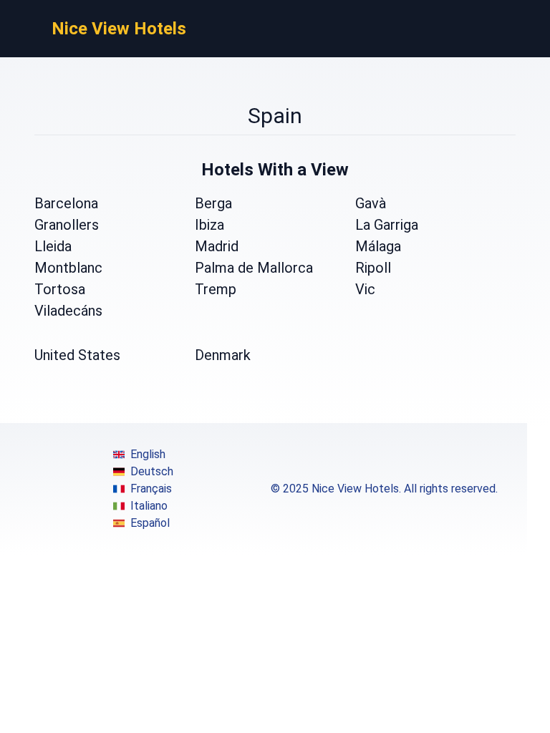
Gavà (370, 203)
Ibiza (209, 224)
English (147, 454)
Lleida (53, 246)
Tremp (215, 289)
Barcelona (66, 203)
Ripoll (373, 267)
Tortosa (59, 289)
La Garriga (386, 224)
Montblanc (68, 267)
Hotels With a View (275, 170)
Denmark (223, 355)
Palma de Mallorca (254, 267)
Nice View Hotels (119, 29)
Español (150, 523)
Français (151, 488)
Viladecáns (68, 310)
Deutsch (151, 471)
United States (77, 355)
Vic (365, 289)
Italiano (149, 506)
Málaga (378, 246)
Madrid (216, 246)
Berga (213, 203)
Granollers (66, 224)
